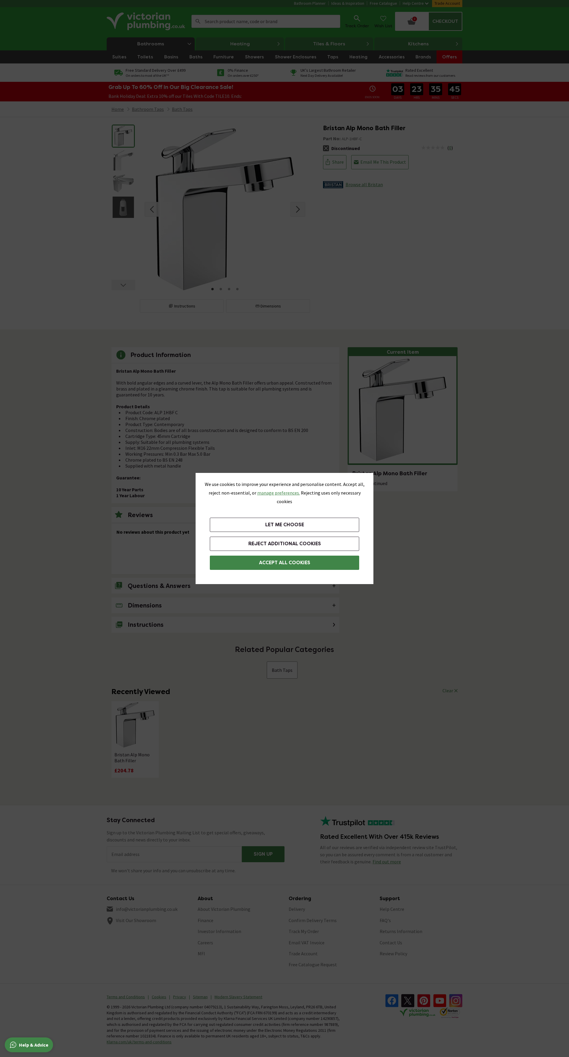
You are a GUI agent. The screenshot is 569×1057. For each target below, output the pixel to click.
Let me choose (284, 525)
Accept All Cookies (284, 562)
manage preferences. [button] (278, 493)
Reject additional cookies (284, 544)
